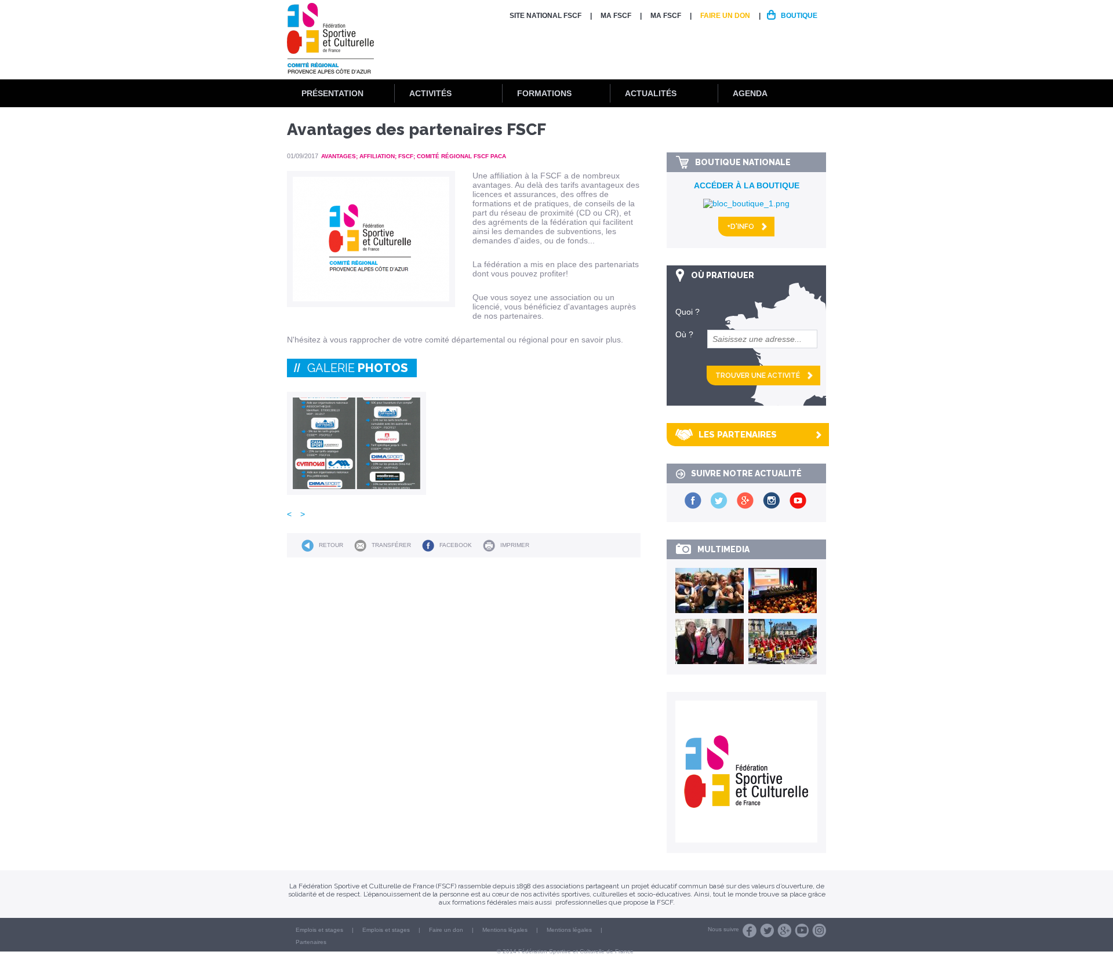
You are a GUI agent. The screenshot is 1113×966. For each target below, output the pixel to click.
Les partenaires (738, 434)
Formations (544, 93)
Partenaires (311, 942)
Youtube (802, 931)
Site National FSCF (545, 16)
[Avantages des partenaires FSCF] (356, 443)
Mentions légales (505, 930)
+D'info (740, 227)
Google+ (784, 931)
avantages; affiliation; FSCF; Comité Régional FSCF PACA (413, 156)
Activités (430, 93)
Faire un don (725, 16)
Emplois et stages (319, 930)
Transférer (391, 545)
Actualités (650, 93)
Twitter (767, 931)
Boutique (799, 16)
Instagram (819, 931)
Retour (331, 545)
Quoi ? (687, 311)
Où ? (684, 334)
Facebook (455, 545)
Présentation (332, 93)
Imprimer (514, 545)
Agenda (750, 93)
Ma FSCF (665, 16)
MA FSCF (616, 16)
